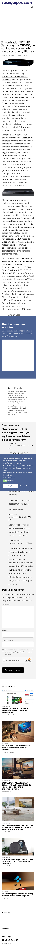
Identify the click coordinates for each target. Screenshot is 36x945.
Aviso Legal (6, 937)
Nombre (5, 630)
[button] (5, 481)
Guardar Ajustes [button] (25, 486)
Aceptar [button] (10, 486)
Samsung (26, 138)
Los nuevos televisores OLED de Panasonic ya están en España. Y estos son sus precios (17, 827)
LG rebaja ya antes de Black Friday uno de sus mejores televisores (15, 710)
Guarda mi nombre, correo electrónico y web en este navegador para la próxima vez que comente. (19, 652)
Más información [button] (9, 477)
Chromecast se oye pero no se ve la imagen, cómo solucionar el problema (17, 861)
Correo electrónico (8, 640)
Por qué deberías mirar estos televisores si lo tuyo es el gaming (16, 748)
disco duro (27, 82)
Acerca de (6, 913)
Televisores (6, 706)
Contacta (5, 929)
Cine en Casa (14, 315)
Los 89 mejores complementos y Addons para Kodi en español (17, 895)
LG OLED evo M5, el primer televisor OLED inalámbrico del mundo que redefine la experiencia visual (16, 786)
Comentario (6, 605)
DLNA (5, 103)
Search (32, 7)
